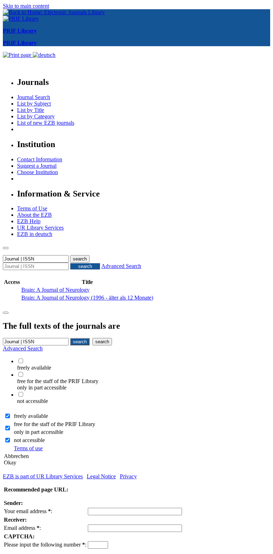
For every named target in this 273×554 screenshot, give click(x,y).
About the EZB (34, 215)
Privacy (128, 476)
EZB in (34, 234)
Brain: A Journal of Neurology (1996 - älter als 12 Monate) (87, 298)
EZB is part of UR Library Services (43, 476)
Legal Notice (101, 476)
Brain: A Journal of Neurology (55, 290)
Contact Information (39, 159)
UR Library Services (40, 228)
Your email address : (28, 511)
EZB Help (29, 221)
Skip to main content (26, 6)
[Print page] (18, 55)
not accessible (29, 440)
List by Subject (34, 104)
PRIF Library (20, 31)
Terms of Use (32, 208)
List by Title (30, 110)
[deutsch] (44, 55)
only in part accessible (38, 432)
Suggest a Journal (37, 166)
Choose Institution (37, 172)
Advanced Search (121, 266)
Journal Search (33, 97)
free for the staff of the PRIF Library (54, 424)
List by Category (36, 116)
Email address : (22, 528)
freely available (31, 416)
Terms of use (28, 448)
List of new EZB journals (45, 123)
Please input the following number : (45, 545)
